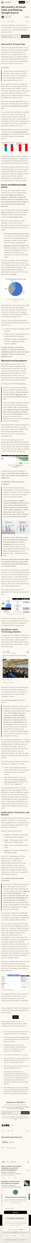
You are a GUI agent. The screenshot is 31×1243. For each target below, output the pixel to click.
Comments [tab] (5, 1142)
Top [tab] (3, 1162)
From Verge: (5, 67)
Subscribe (21, 2)
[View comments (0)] (8, 21)
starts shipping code (15, 217)
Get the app (23, 1235)
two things (13, 274)
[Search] (28, 1161)
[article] (15, 1172)
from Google (25, 1037)
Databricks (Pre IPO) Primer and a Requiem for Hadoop (10, 1182)
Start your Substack (11, 1235)
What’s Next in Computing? (17, 466)
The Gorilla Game (10, 700)
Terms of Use (23, 1116)
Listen (27, 17)
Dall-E (6, 845)
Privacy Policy (18, 1225)
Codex (6, 840)
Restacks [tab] (11, 1142)
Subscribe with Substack (16, 1218)
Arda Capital (8, 16)
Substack (7, 1239)
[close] (26, 1190)
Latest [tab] (7, 1162)
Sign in (27, 2)
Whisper (7, 850)
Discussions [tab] (13, 1162)
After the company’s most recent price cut (15, 781)
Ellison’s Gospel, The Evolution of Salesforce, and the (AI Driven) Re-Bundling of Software (11, 1168)
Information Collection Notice (17, 1118)
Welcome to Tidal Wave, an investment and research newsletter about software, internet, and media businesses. (11, 1172)
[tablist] (8, 1142)
